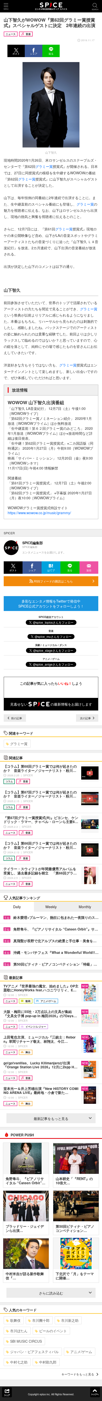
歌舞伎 (15, 1320)
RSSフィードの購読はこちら (53, 581)
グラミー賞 (44, 166)
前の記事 (16, 718)
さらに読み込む (51, 1293)
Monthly (85, 906)
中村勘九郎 (47, 1362)
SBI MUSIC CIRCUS (26, 1341)
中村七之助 (18, 1362)
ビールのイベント (53, 1330)
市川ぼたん (18, 1330)
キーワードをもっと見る (77, 1374)
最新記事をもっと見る (51, 1118)
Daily (17, 906)
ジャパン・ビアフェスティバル (34, 1351)
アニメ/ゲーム (81, 1351)
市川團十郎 (41, 1320)
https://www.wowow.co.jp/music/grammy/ (39, 512)
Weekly (51, 906)
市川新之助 (69, 1320)
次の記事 (86, 718)
